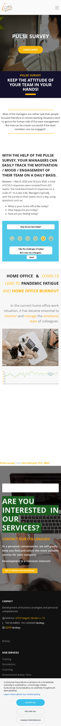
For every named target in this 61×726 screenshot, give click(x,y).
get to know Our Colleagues (19, 570)
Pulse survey (7, 463)
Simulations (8, 664)
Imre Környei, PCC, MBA (35, 463)
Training (6, 659)
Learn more (30, 49)
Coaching (7, 669)
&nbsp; (40, 622)
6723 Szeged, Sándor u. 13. (30, 618)
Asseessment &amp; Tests (16, 674)
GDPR (8, 627)
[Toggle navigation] (57, 8)
